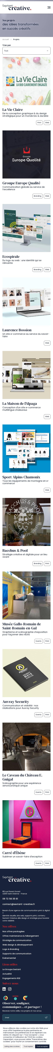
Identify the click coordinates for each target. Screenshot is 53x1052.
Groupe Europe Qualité (21, 183)
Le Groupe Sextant (11, 969)
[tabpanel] (26, 461)
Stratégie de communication (16, 940)
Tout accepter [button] (42, 1046)
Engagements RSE (11, 978)
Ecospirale (10, 256)
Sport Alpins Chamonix (21, 477)
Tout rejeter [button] (28, 1046)
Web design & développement (17, 944)
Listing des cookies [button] (12, 1046)
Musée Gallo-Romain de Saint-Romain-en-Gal (21, 626)
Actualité (7, 973)
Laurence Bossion (16, 329)
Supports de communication (16, 953)
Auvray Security (15, 701)
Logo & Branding (10, 949)
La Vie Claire (12, 109)
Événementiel (9, 958)
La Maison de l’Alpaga (19, 403)
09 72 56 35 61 (10, 898)
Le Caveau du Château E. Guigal (22, 777)
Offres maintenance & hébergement (20, 935)
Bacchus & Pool (15, 550)
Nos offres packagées (13, 931)
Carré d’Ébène (13, 852)
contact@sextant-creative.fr (18, 904)
